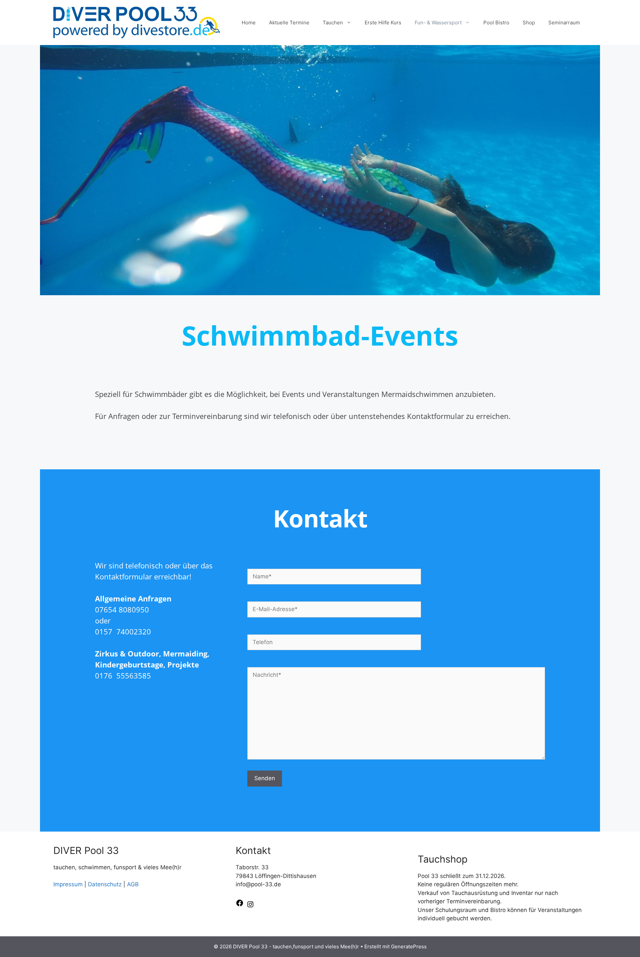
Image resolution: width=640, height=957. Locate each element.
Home (249, 22)
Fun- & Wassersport (438, 22)
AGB (133, 884)
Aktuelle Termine (289, 22)
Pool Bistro (496, 22)
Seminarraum (564, 22)
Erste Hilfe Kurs (383, 22)
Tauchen (333, 22)
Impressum (68, 884)
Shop (529, 22)
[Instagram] (250, 906)
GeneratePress (409, 946)
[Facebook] (240, 905)
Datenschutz (105, 884)
